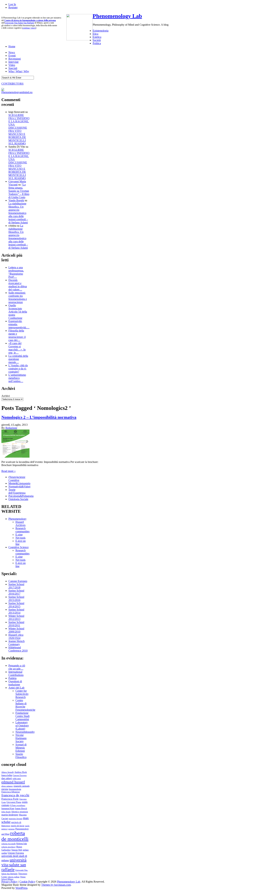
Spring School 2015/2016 (16, 598)
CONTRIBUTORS (12, 83)
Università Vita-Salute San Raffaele (19, 23)
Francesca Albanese (10, 792)
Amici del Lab (16, 687)
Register (13, 7)
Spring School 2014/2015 (16, 605)
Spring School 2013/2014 (16, 611)
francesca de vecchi (15, 795)
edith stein (17, 778)
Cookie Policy (27, 881)
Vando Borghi (16, 200)
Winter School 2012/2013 (16, 617)
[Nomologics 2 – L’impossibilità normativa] (15, 456)
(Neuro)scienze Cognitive (16, 479)
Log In (12, 4)
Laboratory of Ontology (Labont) (22, 725)
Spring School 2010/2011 (16, 624)
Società (97, 40)
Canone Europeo (17, 581)
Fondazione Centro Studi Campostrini (22, 716)
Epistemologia (100, 30)
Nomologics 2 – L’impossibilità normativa (38, 417)
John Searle (6, 812)
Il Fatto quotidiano (17, 805)
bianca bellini (6, 775)
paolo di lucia (17, 825)
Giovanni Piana (13, 802)
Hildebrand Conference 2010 (18, 649)
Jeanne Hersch (21, 808)
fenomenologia (15, 789)
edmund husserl (13, 782)
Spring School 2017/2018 (16, 586)
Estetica (97, 36)
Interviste (13, 61)
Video (11, 65)
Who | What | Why (18, 71)
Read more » (8, 471)
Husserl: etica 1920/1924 (15, 636)
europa (4, 789)
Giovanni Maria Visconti (17, 183)
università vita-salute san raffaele (14, 865)
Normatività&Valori (19, 486)
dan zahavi (6, 778)
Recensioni (14, 58)
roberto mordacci (8, 847)
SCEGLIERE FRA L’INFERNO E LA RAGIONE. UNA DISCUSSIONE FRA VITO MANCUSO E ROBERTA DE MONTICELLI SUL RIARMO (18, 129)
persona (11, 829)
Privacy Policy (9, 881)
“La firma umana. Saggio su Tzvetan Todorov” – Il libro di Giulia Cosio (18, 191)
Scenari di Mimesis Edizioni (21, 747)
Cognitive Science (18, 547)
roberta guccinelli (8, 844)
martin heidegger (9, 814)
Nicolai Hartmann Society (21, 738)
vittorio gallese (13, 877)
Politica (97, 43)
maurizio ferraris (15, 818)
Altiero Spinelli (7, 772)
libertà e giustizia (19, 811)
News (11, 52)
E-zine (19, 534)
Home (11, 46)
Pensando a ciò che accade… (16, 667)
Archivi (5, 395)
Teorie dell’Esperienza (16, 491)
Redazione (11, 427)
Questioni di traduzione (15, 683)
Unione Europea (16, 853)
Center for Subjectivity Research (22, 694)
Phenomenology (17, 518)
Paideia (12, 678)
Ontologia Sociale (18, 499)
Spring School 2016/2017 (16, 592)
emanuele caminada (21, 786)
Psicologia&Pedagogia (21, 495)
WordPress (21, 887)
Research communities (22, 530)
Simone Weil (16, 850)
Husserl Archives (20, 523)
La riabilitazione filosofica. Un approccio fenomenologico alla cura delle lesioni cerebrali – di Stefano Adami (18, 213)
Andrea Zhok (20, 772)
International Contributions (16, 673)
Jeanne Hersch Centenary (16, 643)
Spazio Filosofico (21, 756)
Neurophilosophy (25, 731)
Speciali (12, 68)
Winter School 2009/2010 (16, 630)
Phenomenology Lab (117, 16)
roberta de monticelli (14, 836)
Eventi (12, 55)
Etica (95, 33)
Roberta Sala (21, 843)
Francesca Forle (10, 798)
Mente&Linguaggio (19, 483)
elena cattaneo (7, 786)
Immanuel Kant (7, 808)
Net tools (20, 537)
